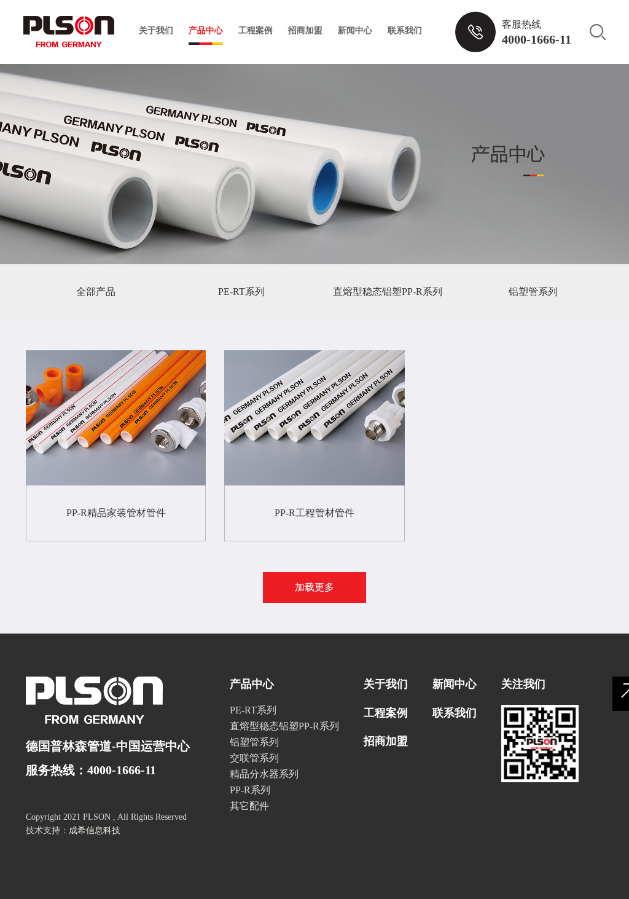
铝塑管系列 (533, 291)
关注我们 (523, 684)
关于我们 (156, 30)
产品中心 (206, 30)
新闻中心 (355, 30)
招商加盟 (305, 30)
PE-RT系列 (241, 291)
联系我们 (405, 30)
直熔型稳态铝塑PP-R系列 (387, 291)
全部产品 (95, 291)
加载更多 (314, 587)
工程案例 (255, 30)
